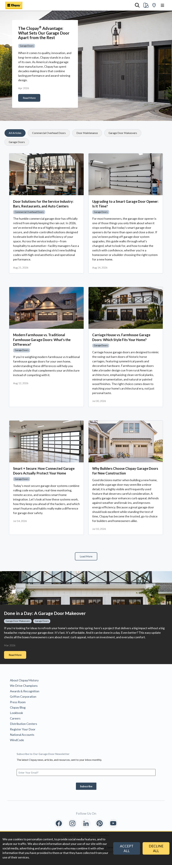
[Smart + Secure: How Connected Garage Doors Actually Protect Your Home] (46, 441)
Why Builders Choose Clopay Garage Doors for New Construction (125, 470)
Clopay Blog (18, 707)
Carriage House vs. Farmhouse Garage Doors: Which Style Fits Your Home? (121, 337)
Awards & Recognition (24, 691)
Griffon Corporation (23, 696)
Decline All (156, 848)
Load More (86, 556)
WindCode (17, 740)
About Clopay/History (24, 680)
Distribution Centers (23, 724)
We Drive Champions (24, 685)
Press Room (18, 702)
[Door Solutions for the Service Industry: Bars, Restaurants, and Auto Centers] (46, 174)
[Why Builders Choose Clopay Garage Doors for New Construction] (126, 441)
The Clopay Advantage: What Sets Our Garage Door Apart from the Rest (43, 33)
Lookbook (16, 713)
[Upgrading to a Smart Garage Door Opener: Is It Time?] (126, 174)
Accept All (126, 848)
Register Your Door (22, 729)
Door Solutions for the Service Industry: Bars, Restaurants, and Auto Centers (43, 203)
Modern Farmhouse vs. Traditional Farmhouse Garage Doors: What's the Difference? (42, 339)
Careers (15, 718)
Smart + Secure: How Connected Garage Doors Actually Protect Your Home (44, 470)
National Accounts (22, 734)
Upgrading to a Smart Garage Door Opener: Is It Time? (125, 203)
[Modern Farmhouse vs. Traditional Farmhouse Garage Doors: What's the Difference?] (46, 308)
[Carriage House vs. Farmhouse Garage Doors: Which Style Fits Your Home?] (126, 308)
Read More (29, 97)
